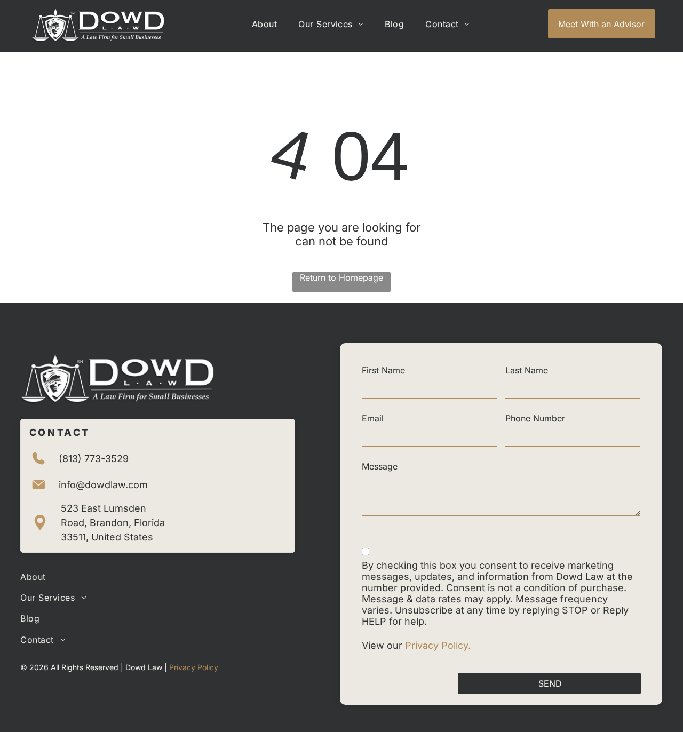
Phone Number (535, 418)
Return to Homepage (341, 277)
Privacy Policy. (439, 645)
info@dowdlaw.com (103, 484)
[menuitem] (264, 24)
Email (373, 418)
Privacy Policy (193, 667)
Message (380, 466)
